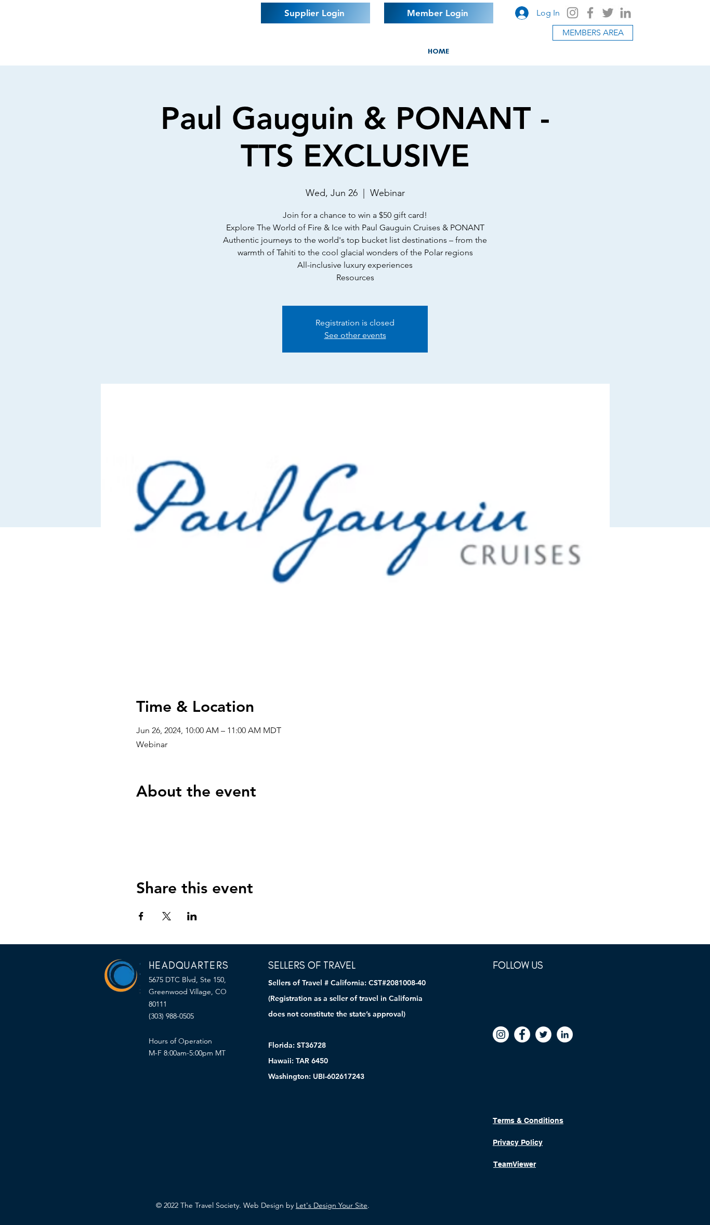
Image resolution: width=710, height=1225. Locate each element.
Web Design (263, 1205)
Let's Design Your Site (331, 1205)
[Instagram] (572, 12)
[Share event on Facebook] (141, 916)
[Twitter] (607, 12)
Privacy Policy (518, 1142)
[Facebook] (590, 12)
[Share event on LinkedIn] (192, 916)
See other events (355, 335)
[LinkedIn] (625, 12)
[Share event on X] (167, 916)
